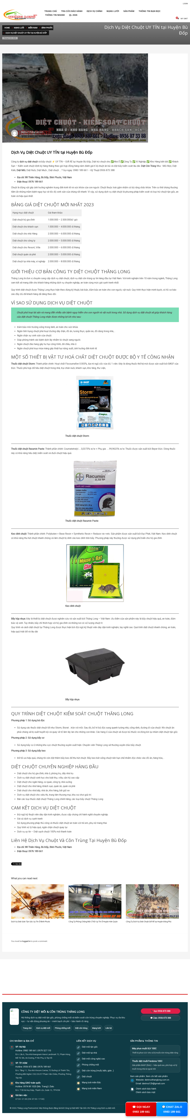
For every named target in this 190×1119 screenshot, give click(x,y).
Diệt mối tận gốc (90, 1047)
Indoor (68, 978)
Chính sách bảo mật (145, 1092)
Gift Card (132, 988)
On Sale (132, 978)
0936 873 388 (29, 1067)
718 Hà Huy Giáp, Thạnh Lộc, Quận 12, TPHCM (40, 1090)
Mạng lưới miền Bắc (91, 1082)
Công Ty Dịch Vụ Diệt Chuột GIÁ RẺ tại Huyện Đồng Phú (148, 921)
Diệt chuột (87, 1076)
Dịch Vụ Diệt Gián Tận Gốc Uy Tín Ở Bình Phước (30, 921)
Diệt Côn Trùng (148, 166)
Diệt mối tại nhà (89, 1053)
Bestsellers (133, 975)
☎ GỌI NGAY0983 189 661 (141, 1109)
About (68, 984)
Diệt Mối (21, 170)
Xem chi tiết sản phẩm (157, 1076)
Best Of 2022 (134, 981)
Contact (69, 988)
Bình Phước (59, 134)
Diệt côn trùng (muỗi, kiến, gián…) (98, 1070)
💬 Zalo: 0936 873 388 (160, 1018)
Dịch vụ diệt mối (43, 1028)
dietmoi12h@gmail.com (32, 132)
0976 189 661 (44, 1067)
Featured (132, 984)
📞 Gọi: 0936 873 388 (160, 1011)
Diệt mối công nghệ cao (93, 1059)
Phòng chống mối (62, 1028)
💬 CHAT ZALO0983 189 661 (172, 1109)
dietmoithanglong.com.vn (157, 1080)
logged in (26, 941)
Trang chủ (27, 1028)
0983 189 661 (29, 1050)
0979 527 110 (44, 1050)
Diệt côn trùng (81, 1028)
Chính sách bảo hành (146, 1089)
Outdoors (70, 981)
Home (68, 975)
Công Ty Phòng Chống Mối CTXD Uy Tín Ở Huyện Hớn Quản (93, 921)
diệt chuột (33, 161)
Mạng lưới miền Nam (92, 1088)
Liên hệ (109, 1028)
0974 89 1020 (29, 1086)
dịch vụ (23, 161)
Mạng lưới (96, 1028)
